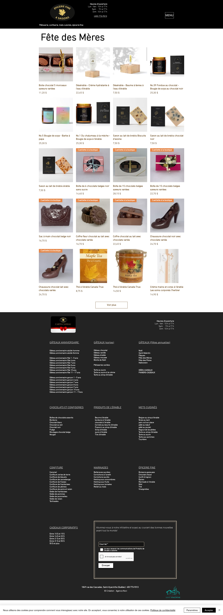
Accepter (209, 610)
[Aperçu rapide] (56, 64)
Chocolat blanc (56, 422)
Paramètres (192, 610)
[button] (169, 15)
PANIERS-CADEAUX (147, 372)
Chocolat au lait (56, 425)
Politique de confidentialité (162, 610)
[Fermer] (219, 610)
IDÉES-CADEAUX (145, 370)
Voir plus (111, 305)
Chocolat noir (55, 427)
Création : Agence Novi (116, 591)
